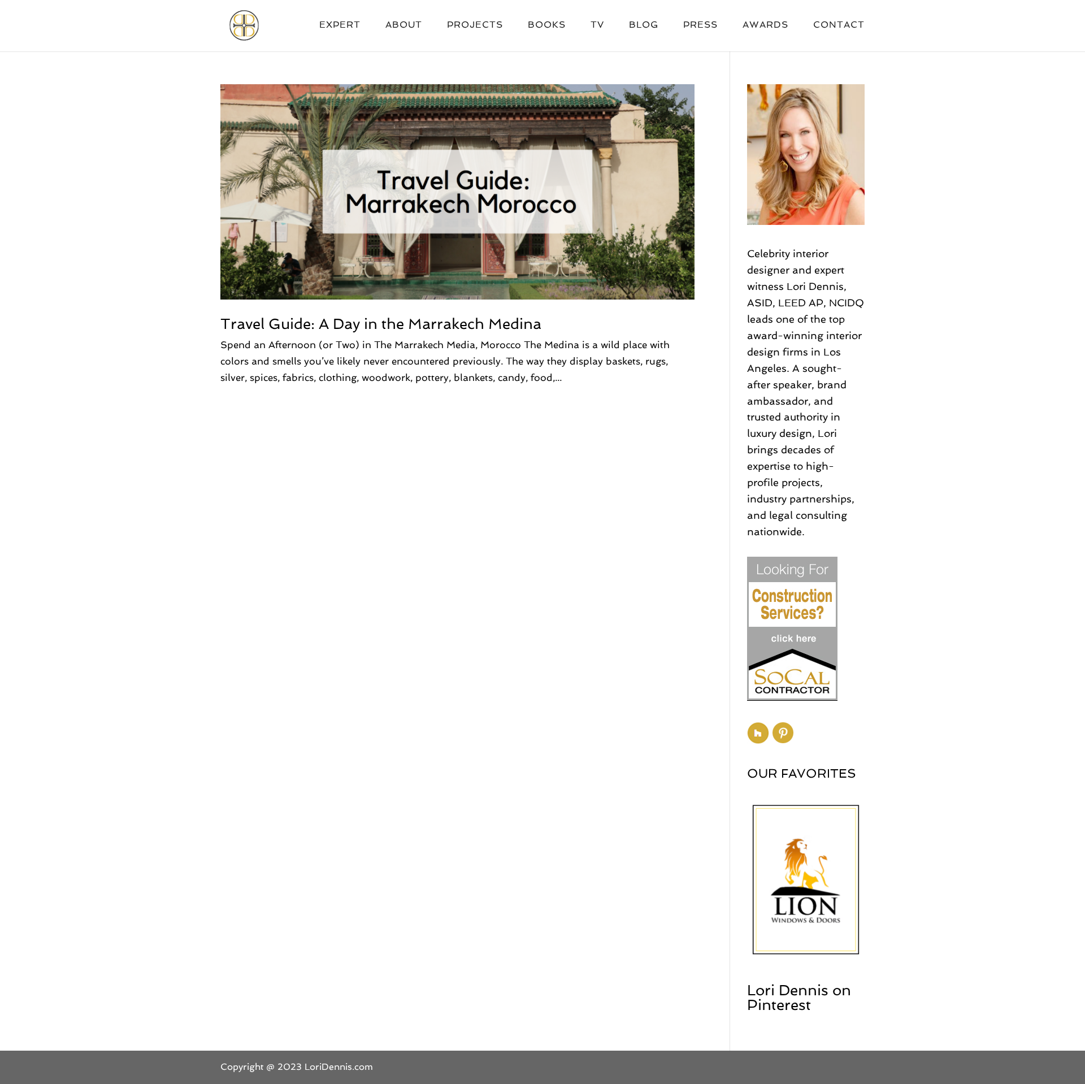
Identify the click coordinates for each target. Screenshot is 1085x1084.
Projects (475, 25)
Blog (643, 25)
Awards (765, 25)
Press (700, 25)
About (403, 25)
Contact (839, 25)
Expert (340, 25)
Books (547, 25)
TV (597, 25)
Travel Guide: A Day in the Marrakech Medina (380, 323)
